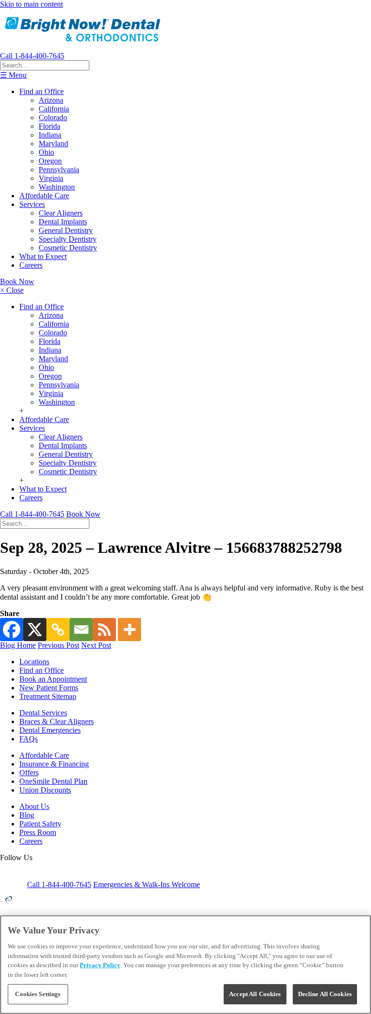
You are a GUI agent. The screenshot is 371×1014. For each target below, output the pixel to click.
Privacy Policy (100, 965)
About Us (34, 806)
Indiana (50, 135)
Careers (31, 265)
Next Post (96, 645)
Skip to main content (31, 4)
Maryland (53, 143)
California (54, 109)
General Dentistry (66, 230)
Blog (26, 815)
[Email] (81, 629)
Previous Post (58, 645)
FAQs (28, 739)
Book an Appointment (53, 679)
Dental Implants (63, 222)
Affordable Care (44, 196)
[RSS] (104, 629)
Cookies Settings (37, 994)
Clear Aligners (61, 213)
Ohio (46, 152)
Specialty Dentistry (68, 239)
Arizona (51, 100)
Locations (34, 662)
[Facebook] (11, 629)
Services (32, 204)
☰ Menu (13, 75)
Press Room (37, 832)
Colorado (53, 117)
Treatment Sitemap (47, 696)
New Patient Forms (48, 688)
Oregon (50, 161)
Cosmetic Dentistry (68, 248)
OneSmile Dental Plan (53, 781)
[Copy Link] (58, 629)
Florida (49, 126)
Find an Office (41, 91)
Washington (57, 187)
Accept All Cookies (255, 994)
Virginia (51, 178)
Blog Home (18, 645)
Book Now (17, 281)
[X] (34, 629)
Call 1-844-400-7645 (32, 56)
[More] (129, 629)
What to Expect (43, 256)
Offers (29, 772)
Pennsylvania (59, 169)
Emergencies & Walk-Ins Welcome (146, 884)
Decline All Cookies (325, 994)
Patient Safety (40, 824)
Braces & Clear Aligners (56, 721)
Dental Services (43, 713)
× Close (12, 290)
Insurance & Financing (54, 764)
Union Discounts (45, 790)
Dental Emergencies (50, 730)
